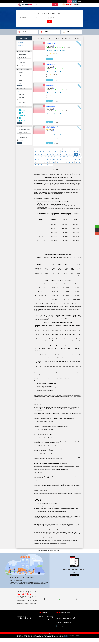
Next (51, 165)
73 (72, 159)
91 (35, 165)
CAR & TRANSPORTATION (24, 137)
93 (41, 165)
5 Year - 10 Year (22, 59)
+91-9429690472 (72, 4)
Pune (20, 75)
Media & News (50, 616)
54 (60, 157)
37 (54, 154)
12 (69, 149)
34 (44, 154)
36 (51, 154)
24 (59, 151)
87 (69, 162)
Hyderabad (21, 78)
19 (43, 151)
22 (52, 151)
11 (66, 149)
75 (79, 159)
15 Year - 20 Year (22, 54)
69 (60, 159)
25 (62, 151)
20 (46, 151)
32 (38, 154)
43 (72, 154)
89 (76, 162)
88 (73, 162)
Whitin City (20, 42)
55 (64, 157)
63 (41, 159)
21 (49, 151)
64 (44, 159)
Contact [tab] (63, 50)
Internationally (21, 48)
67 (54, 159)
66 (51, 159)
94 (44, 165)
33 (41, 154)
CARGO (20, 134)
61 (35, 159)
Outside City (20, 45)
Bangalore (21, 72)
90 (79, 162)
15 (77, 149)
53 (57, 157)
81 (50, 162)
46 (35, 157)
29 (74, 151)
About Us (79, 1)
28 (71, 151)
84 (60, 162)
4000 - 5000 (21, 94)
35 (47, 154)
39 (60, 154)
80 (48, 162)
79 (44, 162)
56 (67, 157)
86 (66, 162)
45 (79, 154)
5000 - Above (22, 92)
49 (45, 157)
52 (54, 157)
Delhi (20, 83)
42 (69, 154)
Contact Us (41, 619)
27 (68, 151)
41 (66, 154)
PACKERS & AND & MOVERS (24, 129)
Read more (66, 636)
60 (80, 157)
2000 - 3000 (21, 100)
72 (69, 159)
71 (66, 159)
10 (63, 149)
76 (35, 162)
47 (38, 157)
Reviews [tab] (50, 50)
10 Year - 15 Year (22, 57)
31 (35, 154)
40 (63, 154)
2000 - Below (21, 102)
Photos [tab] (56, 50)
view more (19, 85)
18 (40, 151)
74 (75, 159)
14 (74, 149)
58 (73, 157)
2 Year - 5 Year (22, 62)
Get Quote (70, 1)
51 (51, 157)
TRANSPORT (21, 140)
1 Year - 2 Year (22, 65)
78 (41, 162)
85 (63, 162)
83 (57, 162)
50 (48, 157)
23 (55, 151)
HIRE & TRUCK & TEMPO (23, 132)
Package (41, 616)
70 (63, 159)
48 (41, 157)
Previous (37, 149)
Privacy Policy (42, 617)
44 (76, 154)
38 (57, 154)
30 (77, 151)
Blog (48, 619)
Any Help (74, 1)
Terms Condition (50, 617)
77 (38, 162)
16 (35, 151)
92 (38, 165)
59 (77, 157)
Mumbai (20, 80)
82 (54, 162)
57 (70, 157)
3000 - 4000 (21, 97)
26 (65, 151)
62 (38, 159)
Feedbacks (49, 615)
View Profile (50, 59)
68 (57, 159)
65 (47, 159)
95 (47, 165)
